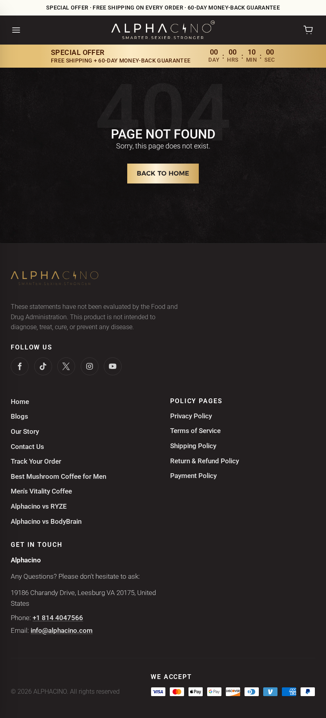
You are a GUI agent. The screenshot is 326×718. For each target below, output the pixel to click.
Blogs (19, 416)
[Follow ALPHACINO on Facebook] (20, 366)
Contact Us (27, 447)
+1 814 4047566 (58, 618)
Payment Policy (193, 476)
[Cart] (308, 30)
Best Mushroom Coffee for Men (58, 476)
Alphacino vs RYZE (39, 506)
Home (20, 402)
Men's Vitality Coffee (41, 491)
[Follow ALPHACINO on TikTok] (43, 366)
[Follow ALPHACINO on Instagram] (90, 366)
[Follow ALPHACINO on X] (66, 366)
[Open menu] (16, 30)
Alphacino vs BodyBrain (46, 521)
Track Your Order (36, 461)
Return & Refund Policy (204, 461)
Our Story (25, 431)
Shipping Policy (193, 446)
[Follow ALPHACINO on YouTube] (113, 366)
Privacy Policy (191, 416)
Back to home (163, 173)
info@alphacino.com (62, 630)
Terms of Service (195, 431)
